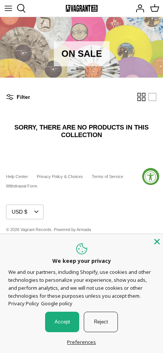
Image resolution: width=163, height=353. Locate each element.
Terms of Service (107, 176)
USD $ (19, 212)
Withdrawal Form (21, 186)
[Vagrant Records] (82, 8)
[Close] (156, 241)
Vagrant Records (36, 229)
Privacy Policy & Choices (60, 176)
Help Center (17, 176)
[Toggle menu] (8, 8)
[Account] (138, 8)
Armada (84, 229)
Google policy (56, 303)
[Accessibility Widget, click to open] (150, 176)
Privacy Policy (23, 303)
